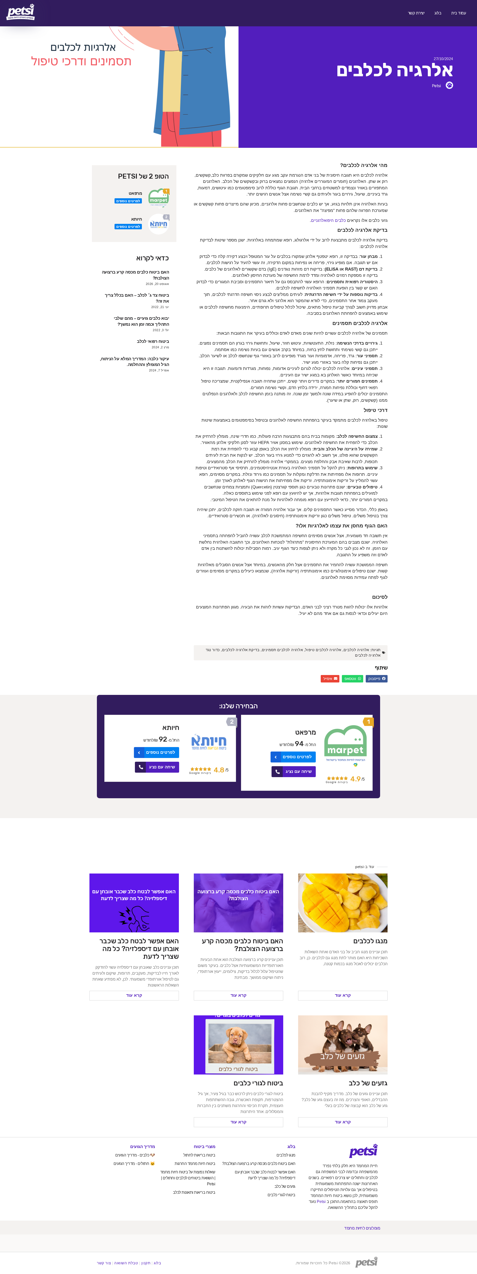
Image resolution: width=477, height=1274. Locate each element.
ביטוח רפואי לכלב (153, 341)
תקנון (145, 1263)
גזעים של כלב (368, 1083)
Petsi (321, 1201)
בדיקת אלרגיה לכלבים (240, 650)
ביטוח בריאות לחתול (199, 1155)
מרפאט (135, 193)
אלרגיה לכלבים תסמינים (282, 650)
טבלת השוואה (126, 1263)
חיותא (136, 219)
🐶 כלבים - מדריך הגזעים (135, 1155)
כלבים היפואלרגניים (328, 220)
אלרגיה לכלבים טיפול (323, 650)
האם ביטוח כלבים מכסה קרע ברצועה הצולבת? (242, 945)
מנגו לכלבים (370, 941)
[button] (377, 678)
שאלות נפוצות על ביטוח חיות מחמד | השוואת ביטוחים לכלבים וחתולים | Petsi (187, 1178)
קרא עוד (343, 995)
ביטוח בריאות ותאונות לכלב (194, 1192)
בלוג (437, 12)
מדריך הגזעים (142, 1146)
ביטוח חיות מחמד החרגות (195, 1163)
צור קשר (104, 1263)
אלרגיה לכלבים (356, 650)
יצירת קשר (416, 12)
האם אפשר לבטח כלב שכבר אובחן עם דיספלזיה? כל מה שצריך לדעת (139, 948)
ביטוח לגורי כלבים (258, 1083)
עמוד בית (458, 12)
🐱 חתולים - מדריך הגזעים (134, 1163)
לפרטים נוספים (128, 201)
